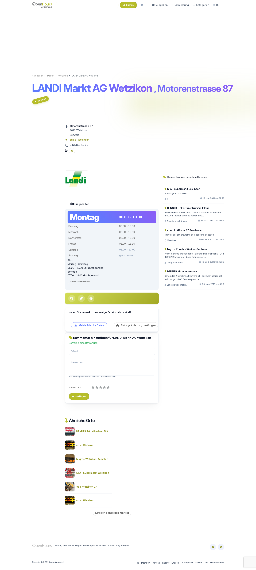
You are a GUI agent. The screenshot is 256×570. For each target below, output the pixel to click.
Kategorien (187, 562)
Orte (206, 562)
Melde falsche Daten (79, 281)
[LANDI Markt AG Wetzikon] (76, 178)
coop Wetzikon (85, 445)
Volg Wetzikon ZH (86, 486)
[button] (217, 5)
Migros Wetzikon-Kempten (92, 459)
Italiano (166, 562)
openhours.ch (57, 562)
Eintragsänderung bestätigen (138, 325)
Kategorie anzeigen (112, 512)
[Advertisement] (128, 38)
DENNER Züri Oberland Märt (93, 431)
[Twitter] (221, 547)
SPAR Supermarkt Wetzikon (92, 472)
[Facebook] (213, 547)
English (175, 562)
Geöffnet (41, 99)
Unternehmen (217, 562)
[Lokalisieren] (142, 5)
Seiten (198, 562)
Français (156, 562)
